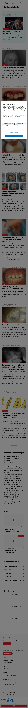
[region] (14, 120)
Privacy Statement (17, 116)
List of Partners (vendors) (6, 128)
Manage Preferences (14, 132)
